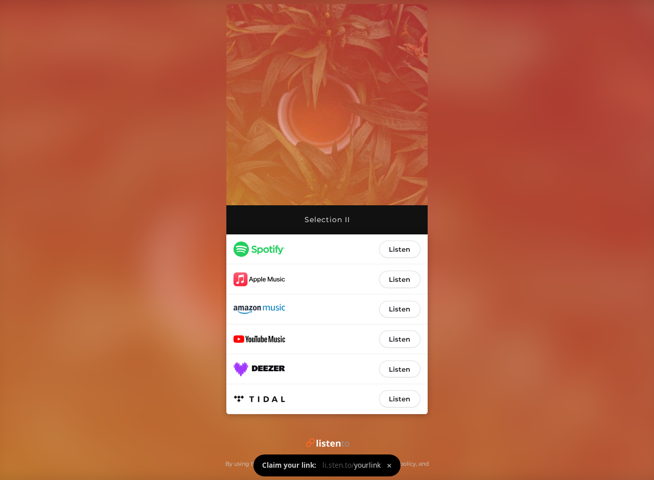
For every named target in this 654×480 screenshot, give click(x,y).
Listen (399, 249)
